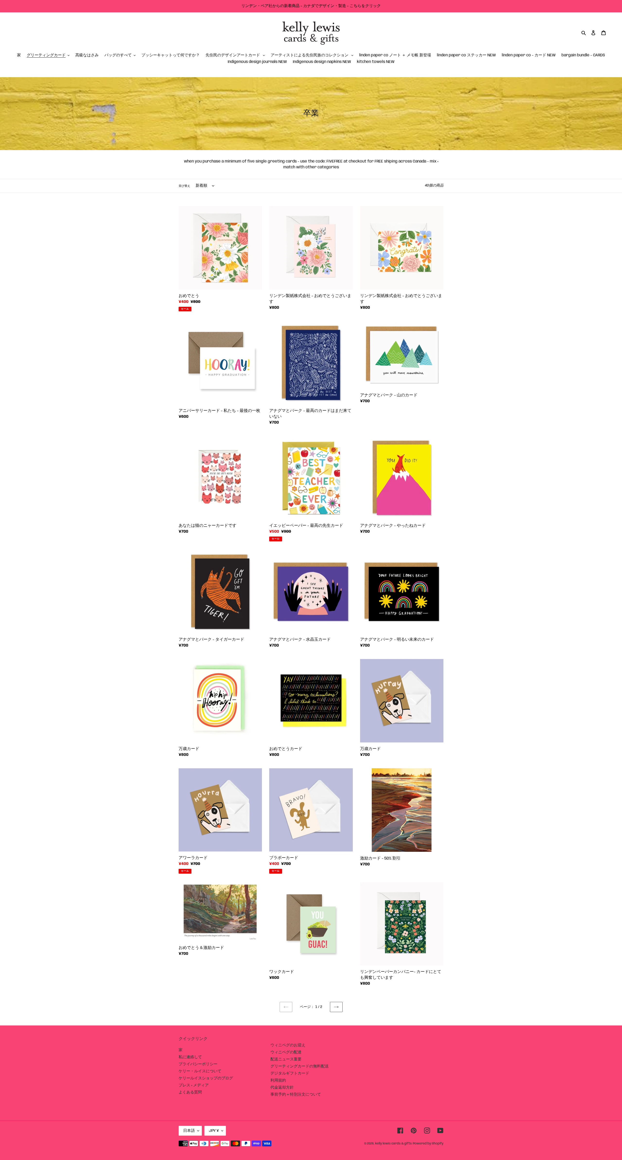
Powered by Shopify (428, 1143)
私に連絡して (190, 1057)
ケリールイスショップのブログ (206, 1078)
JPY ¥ (214, 1131)
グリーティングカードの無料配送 (299, 1066)
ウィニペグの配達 (286, 1052)
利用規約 (278, 1080)
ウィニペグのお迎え (287, 1045)
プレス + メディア (194, 1085)
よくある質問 (190, 1092)
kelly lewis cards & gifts (393, 1143)
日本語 (189, 1131)
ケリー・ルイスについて (200, 1071)
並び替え (184, 186)
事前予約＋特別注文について (295, 1094)
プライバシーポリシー (198, 1064)
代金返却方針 (282, 1087)
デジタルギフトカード (289, 1073)
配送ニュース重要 (286, 1059)
